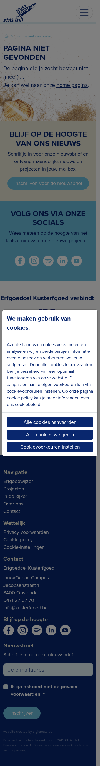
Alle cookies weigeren (50, 434)
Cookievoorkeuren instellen (50, 446)
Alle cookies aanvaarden (50, 422)
